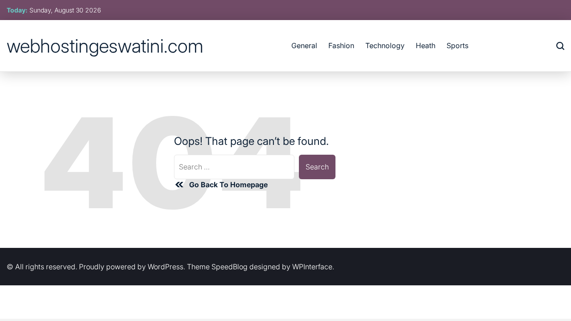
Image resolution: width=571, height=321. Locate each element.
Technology (385, 45)
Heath (425, 45)
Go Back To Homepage (228, 184)
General (304, 45)
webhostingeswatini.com (105, 46)
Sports (457, 45)
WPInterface (312, 266)
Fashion (341, 45)
